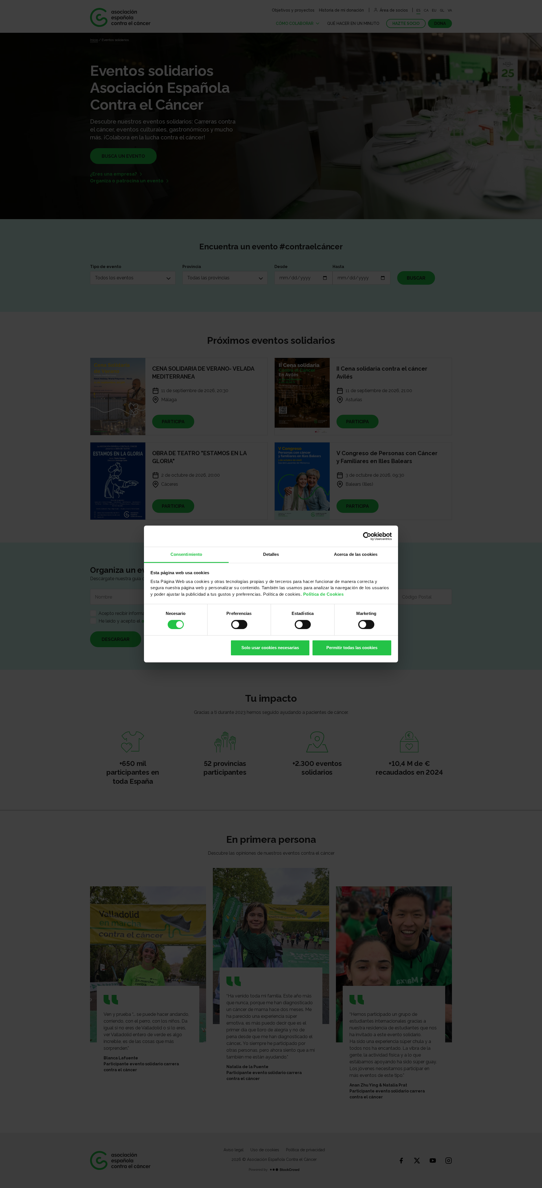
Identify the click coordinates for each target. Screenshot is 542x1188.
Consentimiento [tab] (186, 554)
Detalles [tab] (271, 554)
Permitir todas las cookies (351, 647)
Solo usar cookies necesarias (270, 647)
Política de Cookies (323, 593)
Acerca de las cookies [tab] (355, 554)
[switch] (239, 624)
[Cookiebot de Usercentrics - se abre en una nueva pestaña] (367, 536)
